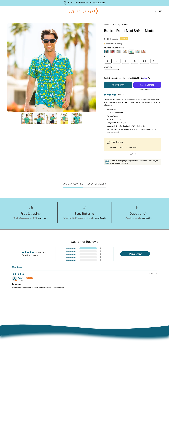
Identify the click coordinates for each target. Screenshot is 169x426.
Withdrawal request (48, 362)
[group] (84, 3)
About (42, 350)
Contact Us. (147, 218)
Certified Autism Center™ (50, 381)
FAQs (41, 370)
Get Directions (100, 2)
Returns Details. (99, 218)
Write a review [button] (135, 254)
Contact (42, 354)
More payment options (147, 89)
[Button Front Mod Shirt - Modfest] (27, 118)
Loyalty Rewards (46, 374)
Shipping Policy (46, 366)
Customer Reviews (47, 377)
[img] (18, 274)
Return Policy (45, 358)
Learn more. (132, 147)
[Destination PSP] (84, 11)
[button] (155, 11)
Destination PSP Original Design (116, 24)
